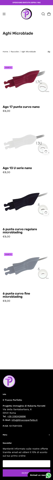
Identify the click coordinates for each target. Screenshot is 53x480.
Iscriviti (27, 473)
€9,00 (6, 236)
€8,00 (6, 172)
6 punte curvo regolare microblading (20, 231)
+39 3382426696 (16, 416)
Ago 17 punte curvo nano (21, 107)
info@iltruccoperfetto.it (25, 420)
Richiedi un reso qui (39, 475)
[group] (26, 2)
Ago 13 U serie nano (17, 168)
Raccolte (15, 52)
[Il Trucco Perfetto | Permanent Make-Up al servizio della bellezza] (26, 14)
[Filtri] (49, 52)
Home (5, 52)
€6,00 (6, 111)
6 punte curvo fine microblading (16, 295)
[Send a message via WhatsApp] (48, 475)
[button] (43, 14)
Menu (5, 435)
